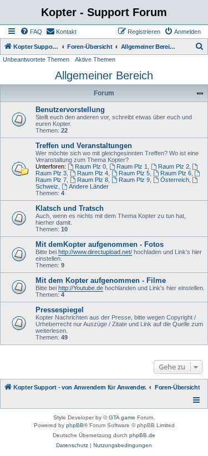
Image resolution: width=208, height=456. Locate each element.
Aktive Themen (95, 59)
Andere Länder (89, 186)
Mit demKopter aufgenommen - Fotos (99, 244)
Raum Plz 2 (173, 166)
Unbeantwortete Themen (36, 59)
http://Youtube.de (80, 288)
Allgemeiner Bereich (104, 75)
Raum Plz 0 (90, 166)
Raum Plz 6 (175, 173)
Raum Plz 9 (134, 179)
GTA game (122, 417)
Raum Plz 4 (92, 173)
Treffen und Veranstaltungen (83, 145)
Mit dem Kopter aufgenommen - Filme (100, 280)
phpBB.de (142, 435)
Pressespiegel (59, 310)
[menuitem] (31, 31)
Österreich (174, 179)
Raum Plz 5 (134, 173)
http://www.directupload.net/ (95, 252)
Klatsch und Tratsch (69, 208)
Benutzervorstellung (70, 109)
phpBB (75, 425)
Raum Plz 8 (92, 179)
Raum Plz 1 (132, 166)
